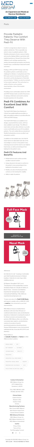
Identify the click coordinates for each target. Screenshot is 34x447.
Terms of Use (17, 428)
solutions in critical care (14, 368)
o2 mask (19, 347)
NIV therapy (9, 347)
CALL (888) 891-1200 (10, 17)
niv (17, 344)
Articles (17, 403)
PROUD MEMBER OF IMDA (21, 441)
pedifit (25, 361)
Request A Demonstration (17, 236)
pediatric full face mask (13, 358)
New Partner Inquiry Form (17, 410)
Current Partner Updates (17, 412)
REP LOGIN (9, 441)
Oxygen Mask (10, 351)
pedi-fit (19, 351)
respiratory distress (13, 365)
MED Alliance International (17, 421)
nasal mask (9, 344)
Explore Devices (17, 397)
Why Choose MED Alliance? (17, 408)
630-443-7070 (19, 391)
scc (24, 365)
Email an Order (24, 17)
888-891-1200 (20, 389)
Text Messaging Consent (17, 430)
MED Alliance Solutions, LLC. (17, 419)
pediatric (9, 354)
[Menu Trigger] (31, 3)
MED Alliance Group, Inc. (17, 417)
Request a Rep (17, 399)
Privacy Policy (17, 426)
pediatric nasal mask (12, 361)
